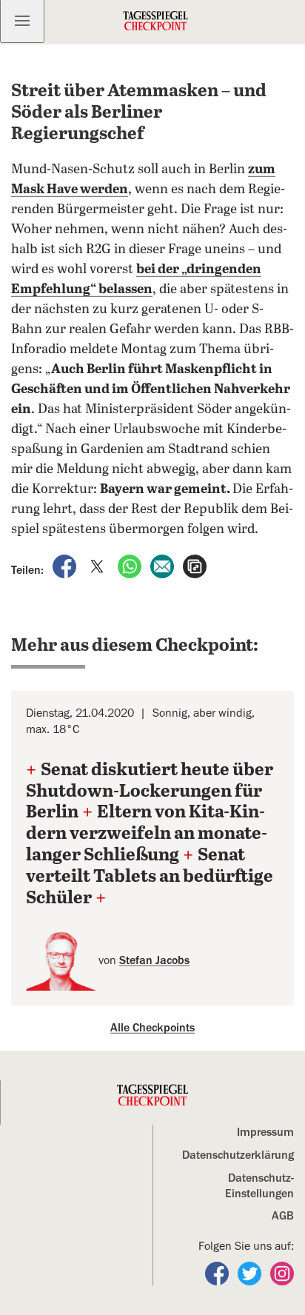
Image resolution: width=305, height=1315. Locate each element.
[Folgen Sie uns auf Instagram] (282, 1273)
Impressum (265, 1132)
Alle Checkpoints (152, 1028)
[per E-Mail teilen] (163, 566)
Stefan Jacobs (154, 960)
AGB (283, 1216)
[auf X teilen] (98, 566)
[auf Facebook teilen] (66, 566)
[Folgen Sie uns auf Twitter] (251, 1273)
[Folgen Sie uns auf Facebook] (218, 1273)
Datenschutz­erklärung (238, 1155)
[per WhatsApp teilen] (131, 566)
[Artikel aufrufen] (195, 566)
